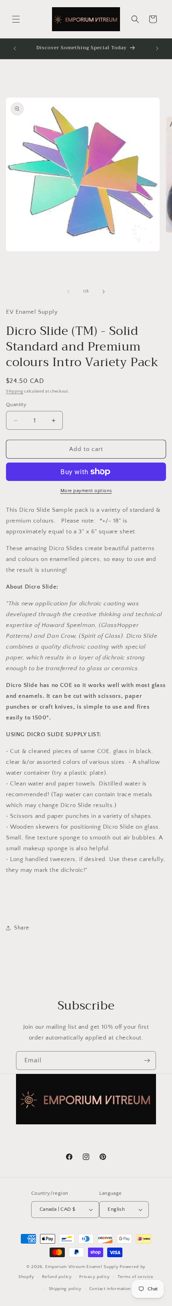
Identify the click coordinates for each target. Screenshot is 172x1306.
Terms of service (136, 1276)
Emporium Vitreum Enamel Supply (81, 1266)
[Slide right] (103, 291)
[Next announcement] (157, 48)
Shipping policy (65, 1288)
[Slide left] (68, 291)
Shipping (14, 391)
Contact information (110, 1288)
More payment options (86, 490)
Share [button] (21, 928)
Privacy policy (94, 1276)
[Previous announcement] (15, 48)
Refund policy (57, 1276)
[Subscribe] (147, 1060)
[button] (16, 19)
